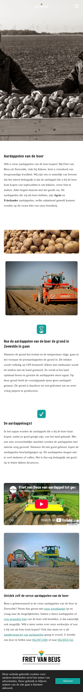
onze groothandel (54, 608)
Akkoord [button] (68, 680)
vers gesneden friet (15, 619)
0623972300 (40, 639)
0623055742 (65, 639)
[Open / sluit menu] (77, 6)
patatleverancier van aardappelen (24, 634)
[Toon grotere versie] (41, 242)
